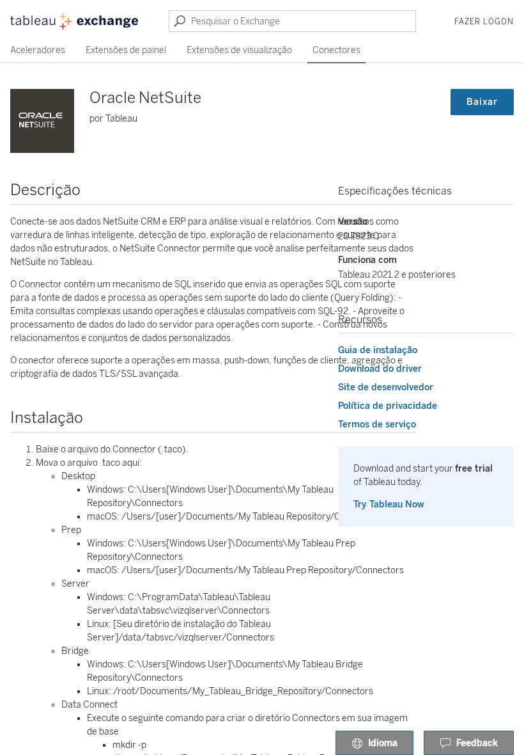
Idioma (382, 743)
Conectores (336, 50)
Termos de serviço (377, 424)
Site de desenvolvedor (385, 387)
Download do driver (380, 368)
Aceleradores (37, 50)
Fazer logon (484, 21)
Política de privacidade (387, 406)
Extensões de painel (126, 50)
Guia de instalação (377, 350)
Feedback (477, 743)
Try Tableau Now (388, 504)
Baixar (482, 102)
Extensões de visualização (239, 50)
